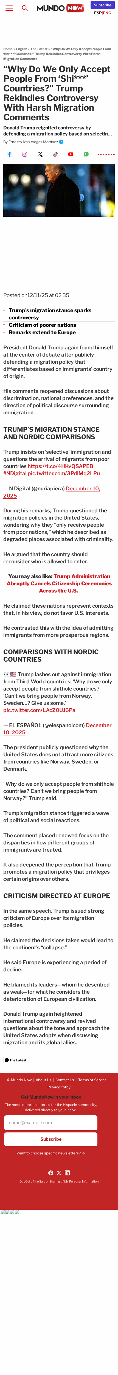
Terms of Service (92, 1080)
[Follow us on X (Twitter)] (59, 1172)
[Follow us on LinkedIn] (67, 1172)
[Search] (25, 8)
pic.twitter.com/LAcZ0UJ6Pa (39, 710)
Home (8, 49)
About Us (43, 1080)
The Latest (38, 49)
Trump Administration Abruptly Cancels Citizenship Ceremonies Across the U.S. (59, 583)
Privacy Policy (59, 1087)
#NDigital (15, 473)
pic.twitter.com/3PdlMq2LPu (64, 473)
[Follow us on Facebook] (50, 1172)
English (21, 49)
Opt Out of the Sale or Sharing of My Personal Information (59, 1181)
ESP (98, 12)
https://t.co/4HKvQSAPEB (60, 466)
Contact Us (64, 1080)
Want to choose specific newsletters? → (50, 1153)
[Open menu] (9, 8)
